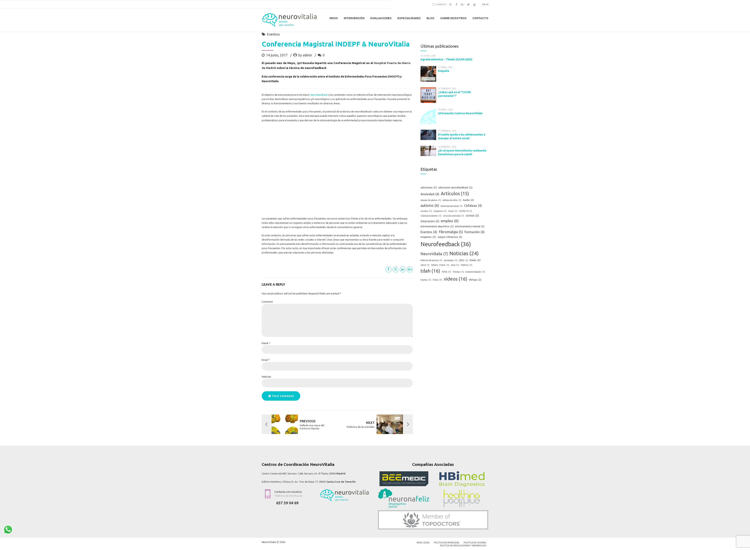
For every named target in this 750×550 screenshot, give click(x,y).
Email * (266, 359)
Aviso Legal (423, 542)
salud (425, 265)
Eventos (273, 34)
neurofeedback (319, 94)
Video (437, 280)
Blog (430, 18)
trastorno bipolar (475, 272)
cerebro (426, 211)
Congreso (439, 211)
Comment (267, 301)
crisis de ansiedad (453, 216)
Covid (452, 211)
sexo (455, 265)
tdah (430, 271)
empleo (450, 221)
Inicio (333, 18)
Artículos (455, 193)
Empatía (443, 70)
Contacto (480, 18)
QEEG (463, 260)
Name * (266, 343)
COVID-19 (465, 211)
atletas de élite (452, 200)
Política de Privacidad (446, 542)
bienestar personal (451, 206)
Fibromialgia (451, 232)
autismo (430, 205)
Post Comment (283, 396)
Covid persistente (431, 216)
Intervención (354, 18)
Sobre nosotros (453, 18)
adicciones (429, 187)
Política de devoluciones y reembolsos (463, 545)
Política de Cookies (475, 542)
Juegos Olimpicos (449, 236)
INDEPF (394, 76)
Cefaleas (473, 205)
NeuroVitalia (434, 254)
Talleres (466, 265)
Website (266, 376)
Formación (474, 232)
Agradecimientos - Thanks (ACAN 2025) (446, 59)
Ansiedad (430, 194)
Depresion (430, 221)
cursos (472, 215)
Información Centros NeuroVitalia (460, 113)
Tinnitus (458, 272)
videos (455, 279)
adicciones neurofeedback (455, 187)
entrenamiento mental (469, 226)
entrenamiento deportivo (437, 226)
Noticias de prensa (431, 260)
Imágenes (428, 236)
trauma (426, 280)
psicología (450, 260)
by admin (305, 55)
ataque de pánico (431, 200)
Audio (468, 200)
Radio (475, 260)
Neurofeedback (446, 244)
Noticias (464, 253)
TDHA (446, 272)
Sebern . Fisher (440, 265)
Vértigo (475, 279)
